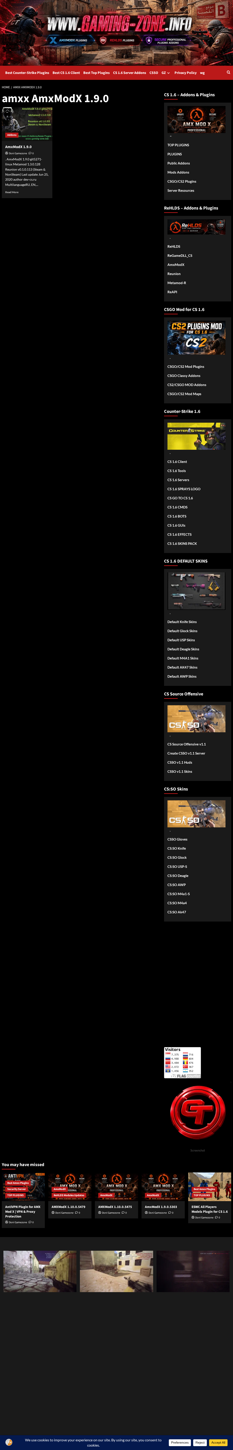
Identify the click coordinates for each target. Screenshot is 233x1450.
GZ (164, 72)
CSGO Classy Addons (183, 376)
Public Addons (178, 163)
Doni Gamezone (18, 153)
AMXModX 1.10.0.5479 (68, 1207)
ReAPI (172, 292)
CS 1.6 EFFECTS (179, 534)
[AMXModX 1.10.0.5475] (116, 1186)
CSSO (153, 72)
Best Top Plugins (96, 72)
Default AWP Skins (182, 676)
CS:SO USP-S (177, 866)
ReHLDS (173, 246)
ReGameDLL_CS (179, 255)
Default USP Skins (181, 640)
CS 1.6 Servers (178, 480)
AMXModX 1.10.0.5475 (115, 1207)
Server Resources (180, 190)
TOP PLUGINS (178, 145)
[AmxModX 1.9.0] (27, 124)
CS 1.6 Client (177, 462)
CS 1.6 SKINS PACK (182, 543)
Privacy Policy (186, 72)
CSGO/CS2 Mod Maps (184, 394)
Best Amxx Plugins (18, 1183)
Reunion (174, 274)
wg (202, 72)
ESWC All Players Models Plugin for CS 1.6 (210, 1209)
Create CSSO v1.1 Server (186, 753)
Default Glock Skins (182, 631)
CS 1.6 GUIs (176, 525)
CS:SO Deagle (177, 876)
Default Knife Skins (182, 622)
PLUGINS (174, 154)
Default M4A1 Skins (182, 658)
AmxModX (175, 265)
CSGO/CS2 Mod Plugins (185, 366)
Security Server (16, 1189)
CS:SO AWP (176, 885)
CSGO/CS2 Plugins (181, 181)
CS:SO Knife (176, 848)
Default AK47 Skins (182, 667)
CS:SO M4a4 (177, 903)
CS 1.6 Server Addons (129, 72)
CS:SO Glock (177, 857)
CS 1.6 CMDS (177, 507)
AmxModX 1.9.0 (18, 147)
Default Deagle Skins (183, 649)
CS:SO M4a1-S (178, 894)
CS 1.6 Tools (176, 471)
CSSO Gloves (177, 839)
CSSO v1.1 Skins (179, 771)
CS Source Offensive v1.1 (186, 744)
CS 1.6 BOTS (176, 516)
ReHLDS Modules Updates (69, 1195)
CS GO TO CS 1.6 (180, 498)
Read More (11, 192)
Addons (11, 135)
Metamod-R (176, 283)
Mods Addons (178, 172)
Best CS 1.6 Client (66, 72)
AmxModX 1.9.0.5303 (161, 1207)
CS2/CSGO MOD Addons (186, 385)
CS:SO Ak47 (176, 912)
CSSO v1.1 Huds (179, 762)
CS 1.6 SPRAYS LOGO (183, 489)
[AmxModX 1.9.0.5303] (163, 1186)
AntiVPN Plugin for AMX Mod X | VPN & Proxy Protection (23, 1212)
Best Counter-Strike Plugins (27, 72)
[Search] (228, 73)
